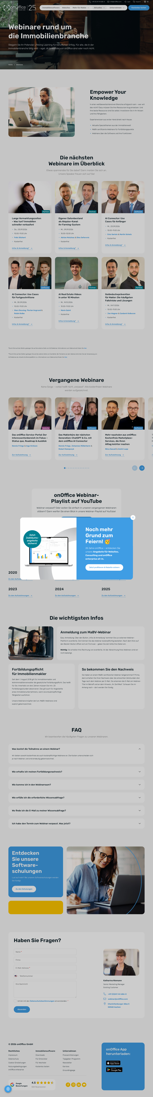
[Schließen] (132, 517)
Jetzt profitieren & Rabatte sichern (104, 567)
